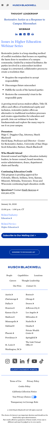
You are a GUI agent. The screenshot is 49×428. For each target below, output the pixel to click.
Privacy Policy (33, 381)
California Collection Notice (24, 391)
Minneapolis (11, 321)
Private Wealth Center (32, 331)
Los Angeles (31, 312)
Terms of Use (15, 381)
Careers (13, 280)
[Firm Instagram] (8, 362)
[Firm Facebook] (29, 362)
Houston (9, 308)
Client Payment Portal (24, 369)
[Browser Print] (32, 34)
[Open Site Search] (7, 5)
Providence (10, 337)
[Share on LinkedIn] (16, 34)
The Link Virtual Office (33, 343)
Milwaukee (31, 317)
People (9, 275)
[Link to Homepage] (24, 5)
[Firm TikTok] (41, 362)
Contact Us (31, 285)
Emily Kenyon (29, 189)
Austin (8, 294)
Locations (38, 275)
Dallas (8, 303)
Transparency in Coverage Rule (24, 402)
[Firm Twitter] (16, 362)
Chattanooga (11, 299)
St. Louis (9, 344)
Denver (29, 303)
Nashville (30, 321)
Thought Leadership (24, 14)
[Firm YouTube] (35, 362)
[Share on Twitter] (28, 34)
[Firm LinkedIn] (23, 362)
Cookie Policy (24, 386)
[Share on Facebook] (24, 34)
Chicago (29, 299)
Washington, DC (12, 349)
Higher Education (9, 227)
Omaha (29, 325)
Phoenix (9, 333)
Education (6, 218)
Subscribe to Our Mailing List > (19, 235)
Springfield (31, 337)
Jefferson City (32, 308)
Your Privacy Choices (22, 396)
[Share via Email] (20, 34)
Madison (9, 317)
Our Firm (17, 285)
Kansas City (10, 312)
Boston (29, 294)
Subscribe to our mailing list (23, 252)
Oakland (9, 325)
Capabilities (23, 275)
